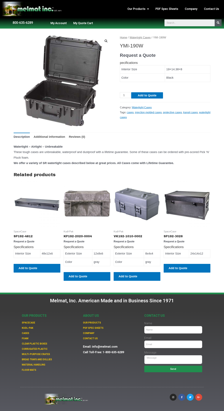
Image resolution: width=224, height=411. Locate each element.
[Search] (218, 22)
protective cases (172, 112)
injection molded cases (148, 112)
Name (148, 323)
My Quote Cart (83, 23)
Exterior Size (73, 253)
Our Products (136, 9)
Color (124, 77)
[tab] (22, 137)
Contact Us (211, 9)
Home (123, 37)
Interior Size (129, 69)
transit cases (190, 112)
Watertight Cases (140, 37)
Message (150, 352)
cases (130, 112)
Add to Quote (147, 95)
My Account (59, 23)
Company (191, 9)
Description (22, 136)
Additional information (49, 136)
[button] (23, 22)
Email (147, 338)
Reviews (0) (77, 136)
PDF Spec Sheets (166, 9)
